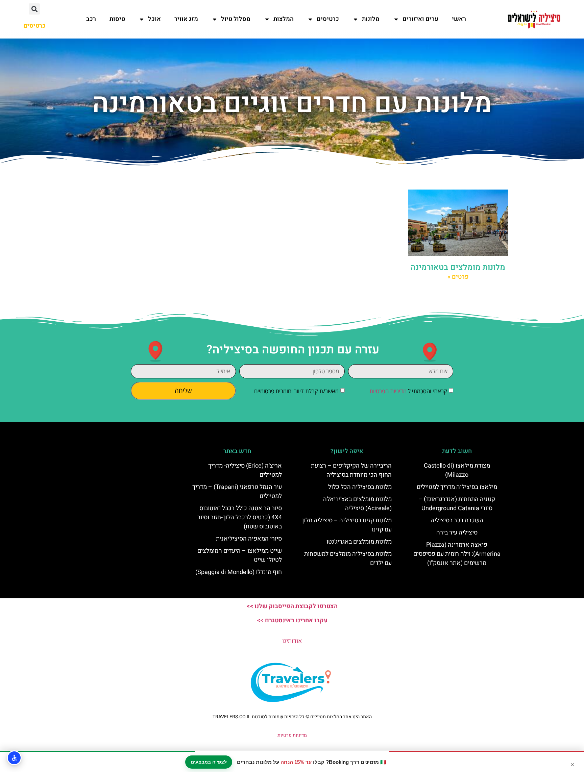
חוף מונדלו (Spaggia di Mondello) (238, 572)
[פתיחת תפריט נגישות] (14, 757)
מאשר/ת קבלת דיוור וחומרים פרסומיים (296, 391)
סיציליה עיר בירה (457, 532)
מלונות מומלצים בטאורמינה (458, 267)
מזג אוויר (186, 19)
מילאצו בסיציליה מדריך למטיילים (457, 487)
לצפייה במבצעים (209, 762)
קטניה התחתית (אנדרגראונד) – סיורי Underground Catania (456, 504)
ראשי (459, 19)
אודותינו (292, 641)
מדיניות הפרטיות (388, 391)
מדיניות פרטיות (292, 735)
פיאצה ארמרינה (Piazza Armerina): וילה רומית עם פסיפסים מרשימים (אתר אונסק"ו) (457, 554)
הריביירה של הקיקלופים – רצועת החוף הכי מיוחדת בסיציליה (351, 470)
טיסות (117, 19)
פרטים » (458, 276)
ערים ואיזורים (420, 19)
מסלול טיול (235, 19)
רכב (91, 19)
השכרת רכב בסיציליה (457, 520)
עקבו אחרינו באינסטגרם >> (292, 620)
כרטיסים (328, 19)
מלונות (371, 19)
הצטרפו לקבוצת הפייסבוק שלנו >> (292, 606)
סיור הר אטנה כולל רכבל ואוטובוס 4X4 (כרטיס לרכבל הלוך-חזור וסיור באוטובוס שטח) (239, 517)
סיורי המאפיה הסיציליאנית (249, 538)
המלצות (283, 19)
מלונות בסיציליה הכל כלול (360, 487)
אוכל (154, 19)
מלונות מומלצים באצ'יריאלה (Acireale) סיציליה (357, 504)
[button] (34, 9)
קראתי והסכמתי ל (408, 391)
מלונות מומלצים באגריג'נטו (359, 541)
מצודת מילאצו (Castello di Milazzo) (457, 470)
